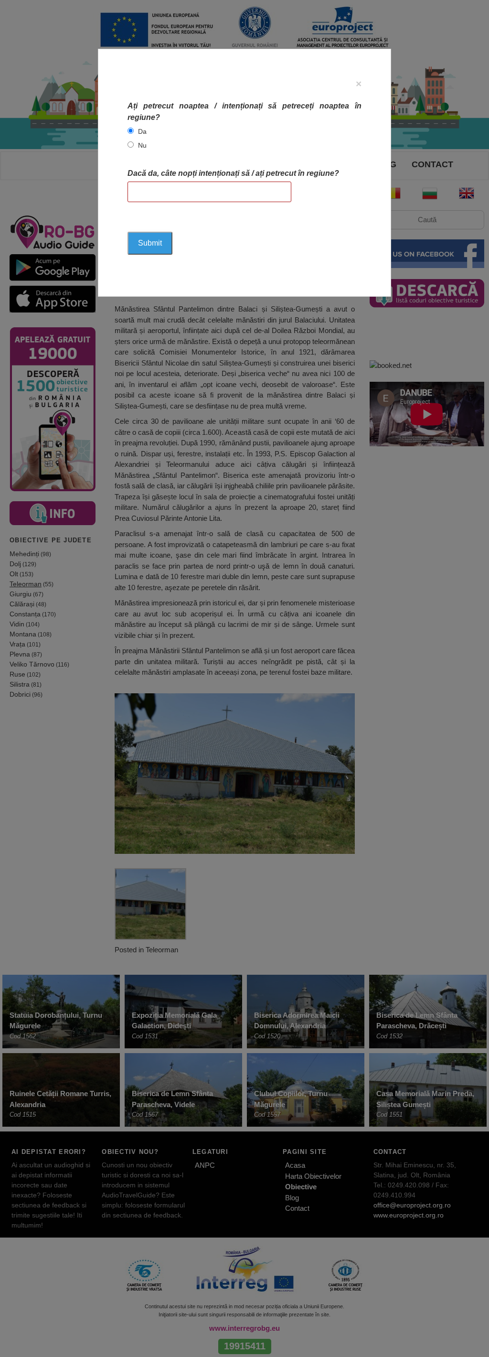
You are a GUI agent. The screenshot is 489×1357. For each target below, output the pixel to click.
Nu (142, 145)
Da (142, 131)
